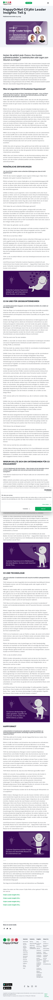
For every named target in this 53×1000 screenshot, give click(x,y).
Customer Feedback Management (39, 976)
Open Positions (45, 953)
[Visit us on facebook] (24, 986)
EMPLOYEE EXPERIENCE (32, 948)
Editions (25, 963)
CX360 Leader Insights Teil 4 (11, 905)
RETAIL (31, 941)
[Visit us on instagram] (32, 986)
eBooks (38, 948)
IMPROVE (25, 954)
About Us (45, 939)
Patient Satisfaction (39, 972)
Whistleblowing (46, 964)
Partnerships (46, 948)
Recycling (47, 996)
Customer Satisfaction (39, 953)
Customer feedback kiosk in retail (39, 964)
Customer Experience (39, 969)
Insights (39, 939)
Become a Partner (45, 946)
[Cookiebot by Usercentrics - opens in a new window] (45, 490)
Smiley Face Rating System (39, 960)
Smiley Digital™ (25, 947)
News (44, 941)
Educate (25, 959)
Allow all (43, 508)
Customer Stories (39, 944)
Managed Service (25, 957)
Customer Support (45, 956)
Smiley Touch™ (25, 944)
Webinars (39, 950)
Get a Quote (28, 2)
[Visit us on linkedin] (28, 986)
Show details (45, 504)
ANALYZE (25, 953)
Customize (25, 508)
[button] (48, 3)
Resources (39, 946)
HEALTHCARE (32, 943)
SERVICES (32, 945)
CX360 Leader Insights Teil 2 (11, 898)
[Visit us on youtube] (35, 986)
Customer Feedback (39, 956)
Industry (32, 939)
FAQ (24, 968)
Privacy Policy (46, 994)
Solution (25, 939)
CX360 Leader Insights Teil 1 (11, 895)
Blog (38, 941)
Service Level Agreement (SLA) (46, 960)
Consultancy (46, 950)
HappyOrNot (7, 3)
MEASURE (25, 941)
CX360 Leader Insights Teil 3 (11, 901)
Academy (25, 961)
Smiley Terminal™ (25, 950)
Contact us (45, 943)
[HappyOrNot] (11, 944)
